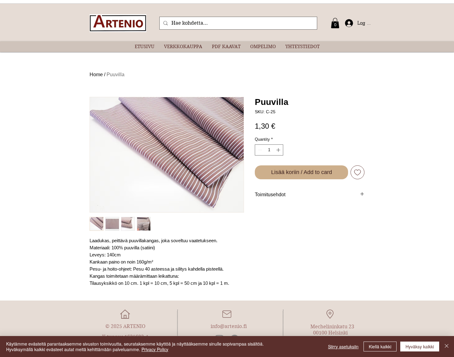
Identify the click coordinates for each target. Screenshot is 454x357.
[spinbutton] (269, 150)
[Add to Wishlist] (357, 172)
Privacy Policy (154, 349)
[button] (335, 23)
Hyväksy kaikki (420, 346)
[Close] (446, 346)
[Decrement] (259, 150)
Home (96, 74)
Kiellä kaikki (380, 346)
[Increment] (279, 150)
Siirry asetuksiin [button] (343, 346)
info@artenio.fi (229, 326)
